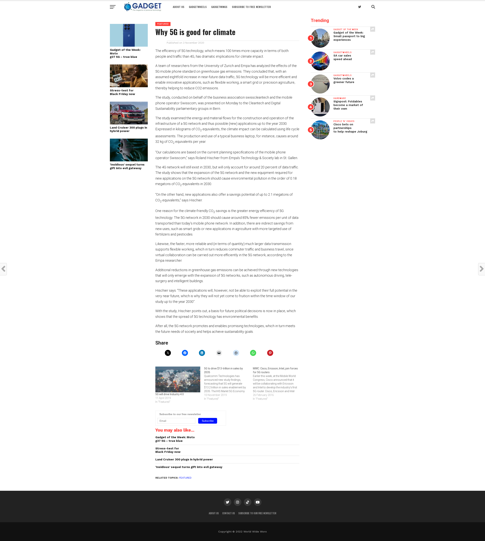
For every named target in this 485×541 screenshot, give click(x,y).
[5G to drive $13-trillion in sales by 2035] (228, 384)
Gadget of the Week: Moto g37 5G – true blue (125, 53)
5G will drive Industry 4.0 (169, 394)
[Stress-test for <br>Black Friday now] (129, 86)
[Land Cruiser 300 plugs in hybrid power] (129, 123)
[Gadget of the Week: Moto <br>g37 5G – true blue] (129, 45)
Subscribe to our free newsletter (257, 513)
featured (185, 477)
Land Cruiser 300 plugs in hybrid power (128, 129)
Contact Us (228, 513)
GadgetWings (219, 7)
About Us (178, 7)
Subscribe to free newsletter (251, 7)
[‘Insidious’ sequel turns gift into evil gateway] (129, 160)
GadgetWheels (198, 7)
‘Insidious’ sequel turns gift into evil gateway (127, 166)
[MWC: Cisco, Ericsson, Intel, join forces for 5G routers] (277, 384)
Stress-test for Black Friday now (122, 92)
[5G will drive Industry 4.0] (177, 379)
